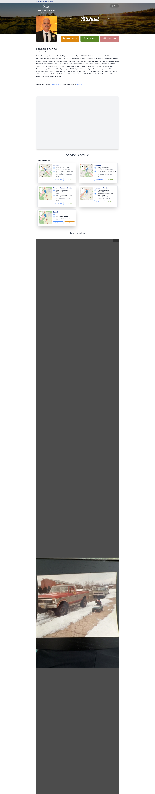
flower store (80, 84)
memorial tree (56, 84)
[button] (45, 169)
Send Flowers (70, 223)
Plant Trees (69, 179)
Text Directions (58, 179)
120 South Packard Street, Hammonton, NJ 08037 (104, 197)
